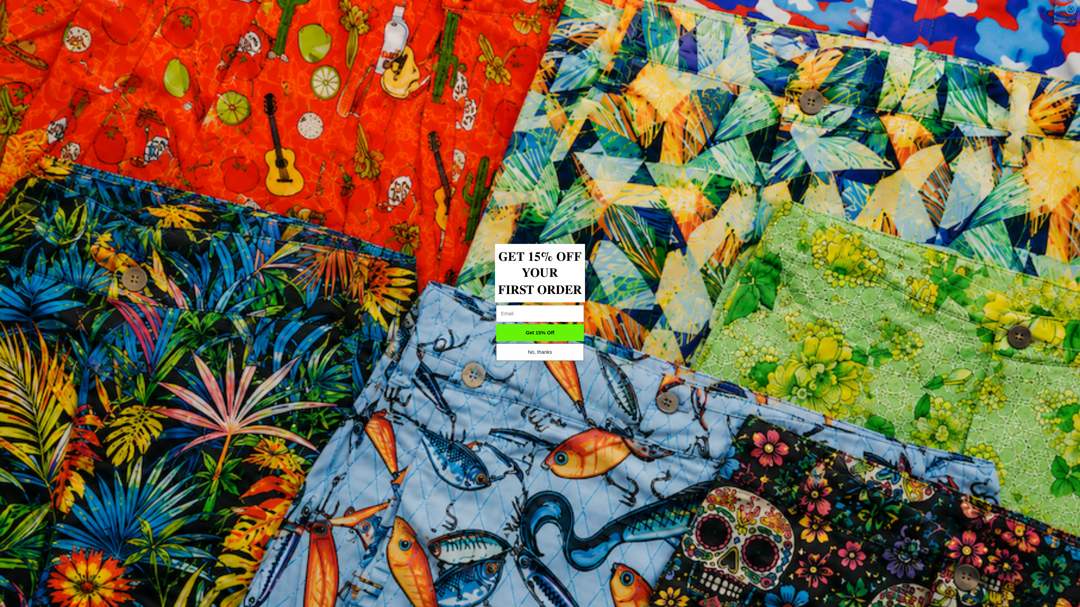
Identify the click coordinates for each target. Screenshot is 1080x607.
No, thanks (540, 352)
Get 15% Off (540, 333)
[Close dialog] (1071, 8)
